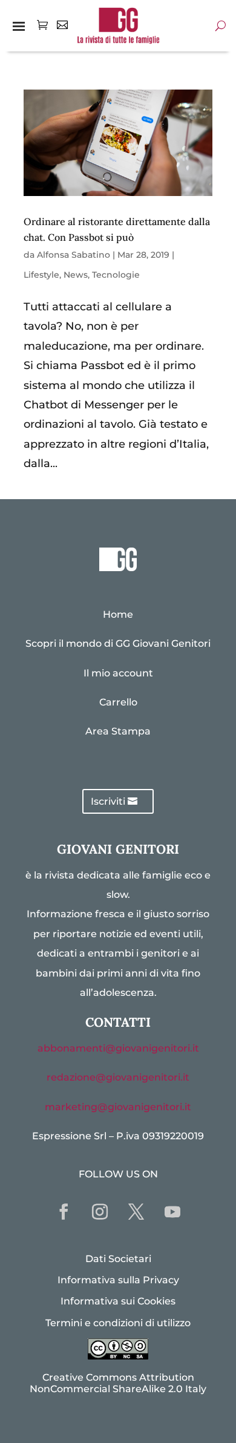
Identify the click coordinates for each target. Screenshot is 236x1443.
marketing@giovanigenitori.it (118, 1107)
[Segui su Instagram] (100, 1212)
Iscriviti (108, 801)
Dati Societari (118, 1259)
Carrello (118, 702)
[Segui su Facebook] (63, 1212)
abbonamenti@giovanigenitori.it (118, 1048)
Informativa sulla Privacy (118, 1280)
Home (118, 614)
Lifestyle (41, 274)
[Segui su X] (136, 1212)
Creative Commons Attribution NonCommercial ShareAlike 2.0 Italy (118, 1383)
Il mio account (118, 673)
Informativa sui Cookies (118, 1301)
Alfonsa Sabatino (73, 254)
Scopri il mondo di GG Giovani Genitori (118, 643)
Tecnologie (116, 274)
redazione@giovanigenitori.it (118, 1077)
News (76, 274)
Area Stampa (118, 731)
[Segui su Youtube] (172, 1212)
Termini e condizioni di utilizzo (118, 1323)
